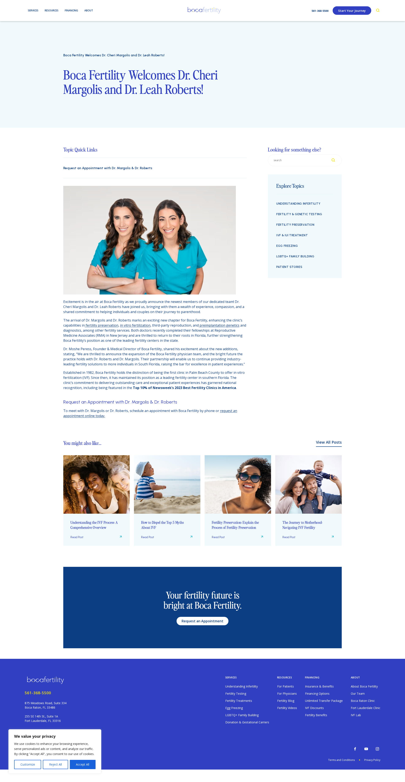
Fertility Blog (285, 701)
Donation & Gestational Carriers (247, 722)
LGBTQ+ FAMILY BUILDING (295, 256)
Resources (284, 677)
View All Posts (329, 442)
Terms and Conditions (341, 760)
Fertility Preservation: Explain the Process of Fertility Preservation (235, 525)
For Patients (285, 686)
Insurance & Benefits (319, 686)
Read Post (76, 537)
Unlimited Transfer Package (324, 701)
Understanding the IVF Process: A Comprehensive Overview (94, 525)
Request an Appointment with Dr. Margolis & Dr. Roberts (107, 168)
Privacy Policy (372, 760)
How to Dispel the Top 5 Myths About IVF (162, 525)
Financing (312, 677)
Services (231, 677)
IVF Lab (356, 715)
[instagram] (377, 749)
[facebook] (355, 749)
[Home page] (46, 680)
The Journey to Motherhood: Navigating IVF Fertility (302, 525)
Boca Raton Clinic (363, 701)
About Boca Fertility (364, 686)
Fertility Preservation (295, 225)
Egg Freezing (287, 246)
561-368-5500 (320, 11)
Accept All (82, 764)
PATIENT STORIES (289, 267)
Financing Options (317, 694)
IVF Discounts (314, 708)
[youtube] (366, 749)
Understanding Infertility (298, 203)
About (355, 677)
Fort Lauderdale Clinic (365, 708)
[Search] (377, 10)
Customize (27, 764)
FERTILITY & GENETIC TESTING (299, 214)
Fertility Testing (235, 694)
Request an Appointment (202, 621)
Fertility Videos (287, 708)
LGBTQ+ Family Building (242, 715)
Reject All (55, 764)
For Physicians (287, 694)
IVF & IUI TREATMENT (292, 235)
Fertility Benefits (316, 715)
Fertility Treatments (238, 701)
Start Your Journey (352, 11)
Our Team (358, 694)
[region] (54, 751)
